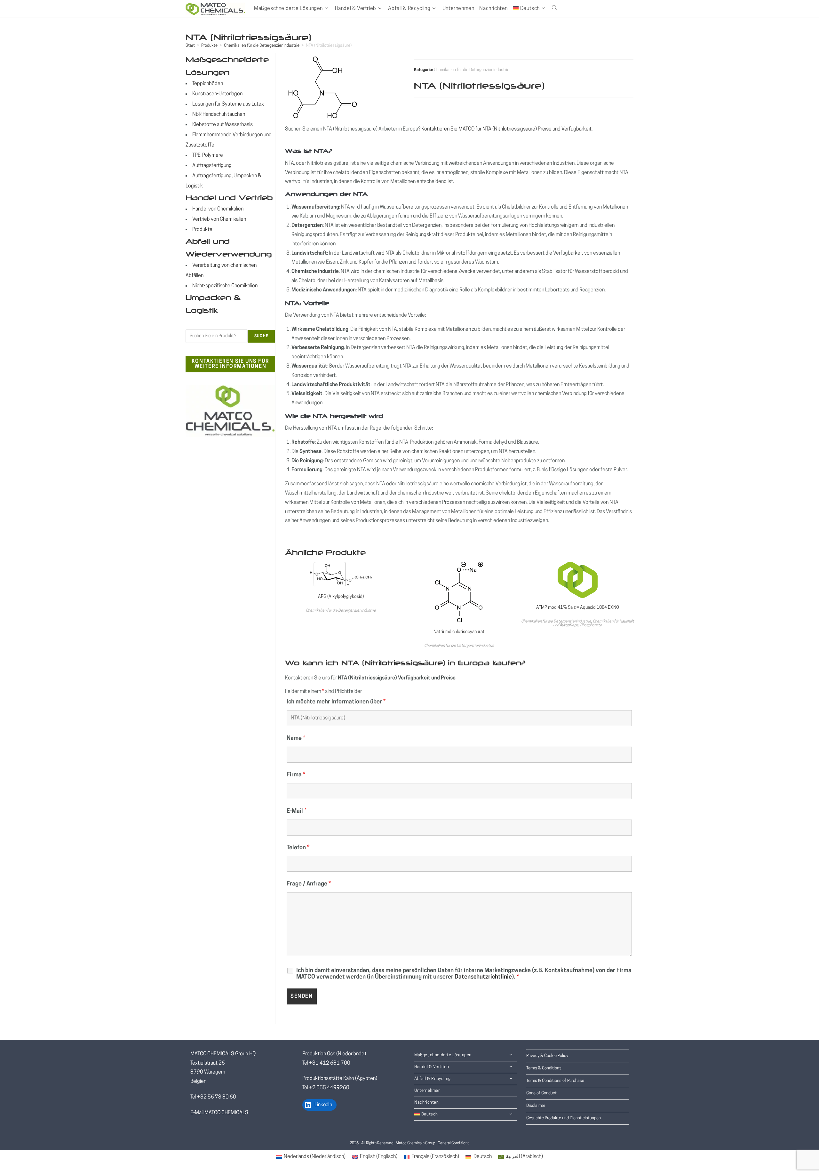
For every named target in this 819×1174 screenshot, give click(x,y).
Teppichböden (207, 83)
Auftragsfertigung (212, 165)
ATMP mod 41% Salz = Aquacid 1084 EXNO (577, 607)
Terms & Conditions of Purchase (555, 1081)
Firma (296, 775)
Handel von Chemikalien (217, 209)
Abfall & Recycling (432, 1079)
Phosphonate (591, 625)
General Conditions (453, 1143)
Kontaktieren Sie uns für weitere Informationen (230, 364)
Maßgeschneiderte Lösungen (443, 1055)
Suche (261, 336)
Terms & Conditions (543, 1068)
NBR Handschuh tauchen (218, 114)
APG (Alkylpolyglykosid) (341, 596)
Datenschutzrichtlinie (483, 977)
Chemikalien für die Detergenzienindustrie (261, 46)
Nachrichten (426, 1102)
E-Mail (296, 811)
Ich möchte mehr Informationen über (336, 702)
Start (190, 46)
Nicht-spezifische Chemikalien (225, 286)
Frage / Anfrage (309, 884)
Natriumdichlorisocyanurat (459, 632)
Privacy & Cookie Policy (547, 1056)
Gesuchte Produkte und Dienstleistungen (563, 1118)
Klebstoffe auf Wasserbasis (222, 124)
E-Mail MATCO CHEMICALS (219, 1112)
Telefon (298, 848)
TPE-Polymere (207, 155)
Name (296, 739)
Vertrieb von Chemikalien (219, 219)
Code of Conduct (541, 1093)
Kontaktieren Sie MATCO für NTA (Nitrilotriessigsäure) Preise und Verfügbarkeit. (506, 129)
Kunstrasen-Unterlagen (217, 94)
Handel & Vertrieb (431, 1067)
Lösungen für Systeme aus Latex (228, 104)
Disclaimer (535, 1106)
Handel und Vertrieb (229, 198)
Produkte (209, 46)
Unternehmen (427, 1091)
